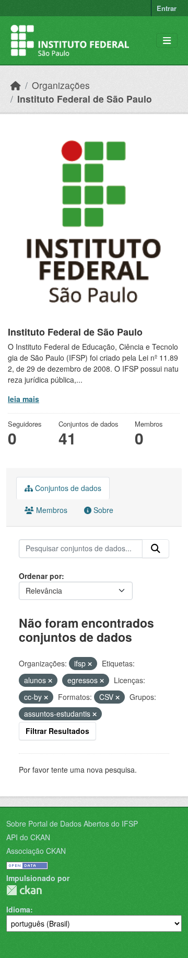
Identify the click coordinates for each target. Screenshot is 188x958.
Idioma (18, 909)
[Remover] (90, 664)
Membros (50, 510)
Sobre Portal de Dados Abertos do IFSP (72, 823)
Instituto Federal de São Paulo (84, 98)
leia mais (23, 399)
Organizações (61, 85)
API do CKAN (28, 837)
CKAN (24, 890)
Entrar (167, 8)
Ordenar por (40, 576)
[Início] (15, 85)
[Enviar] (155, 548)
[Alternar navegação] (167, 40)
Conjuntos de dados (67, 488)
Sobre (102, 510)
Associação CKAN (36, 850)
